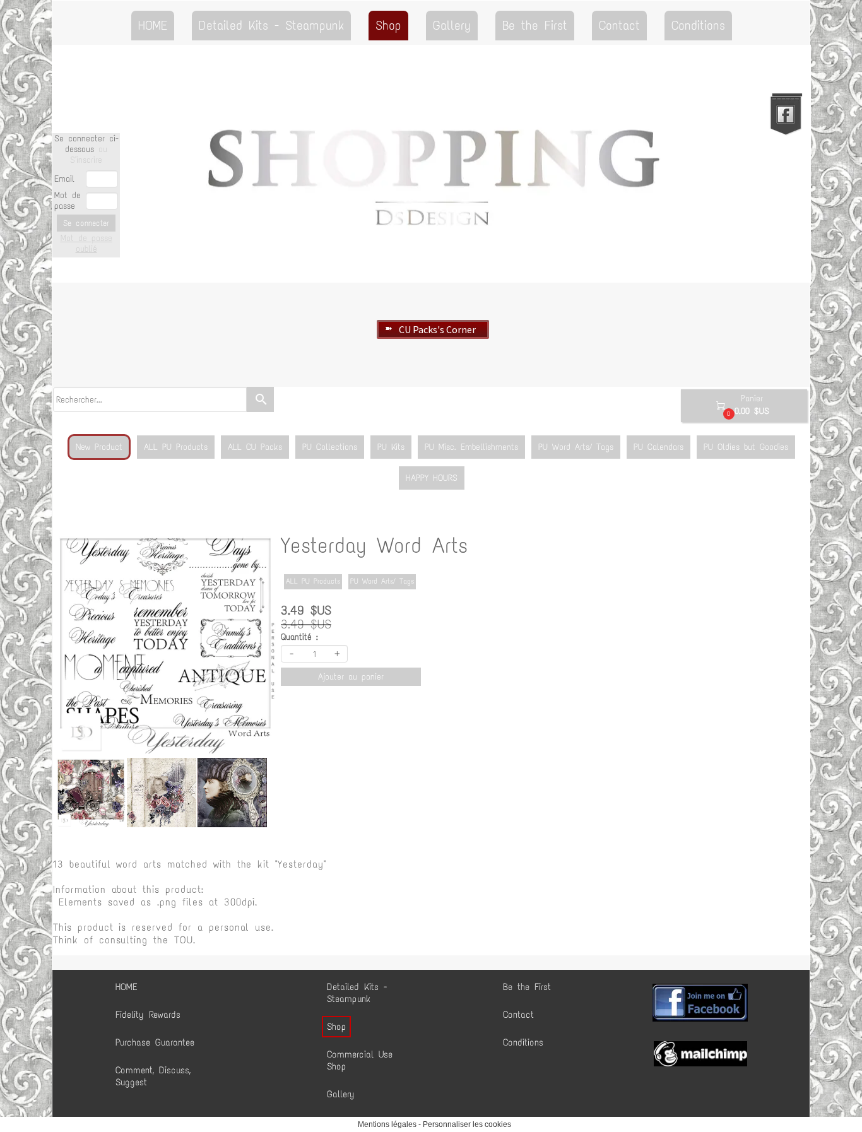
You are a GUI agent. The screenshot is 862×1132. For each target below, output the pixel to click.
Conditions (698, 25)
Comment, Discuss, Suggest (153, 1076)
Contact (619, 25)
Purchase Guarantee (154, 1042)
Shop (388, 25)
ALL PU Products (176, 447)
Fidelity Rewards (147, 1014)
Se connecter (86, 223)
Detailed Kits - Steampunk (271, 25)
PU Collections (329, 447)
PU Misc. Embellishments (471, 447)
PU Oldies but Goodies (746, 447)
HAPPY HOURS (432, 478)
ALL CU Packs (255, 447)
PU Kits (390, 447)
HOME (152, 25)
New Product (99, 447)
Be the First (534, 25)
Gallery (452, 25)
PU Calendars (658, 447)
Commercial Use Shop (360, 1060)
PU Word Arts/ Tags (575, 447)
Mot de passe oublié (86, 243)
